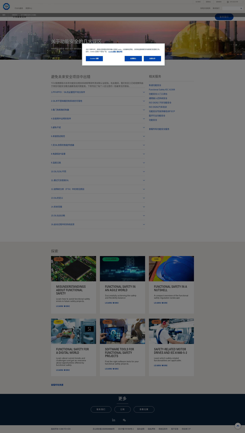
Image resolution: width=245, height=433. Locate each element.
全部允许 (152, 58)
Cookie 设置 (94, 58)
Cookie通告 (112, 51)
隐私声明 (119, 51)
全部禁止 (133, 58)
